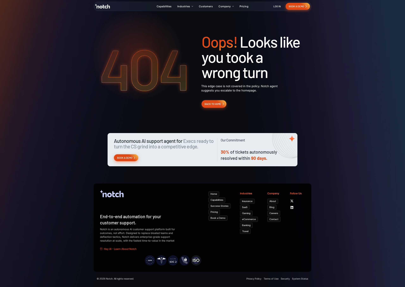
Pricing (244, 6)
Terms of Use (271, 278)
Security (285, 278)
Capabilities (164, 6)
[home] (103, 6)
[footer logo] (112, 194)
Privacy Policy (253, 278)
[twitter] (292, 201)
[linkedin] (292, 207)
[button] (185, 6)
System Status (300, 278)
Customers (206, 6)
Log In (277, 6)
